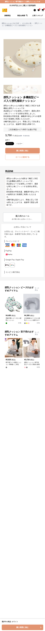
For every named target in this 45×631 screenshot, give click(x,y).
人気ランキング (37, 15)
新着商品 (7, 15)
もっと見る (37, 289)
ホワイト (10, 143)
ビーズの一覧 (26, 23)
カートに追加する (22, 157)
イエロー (19, 143)
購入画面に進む (22, 151)
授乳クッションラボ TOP (10, 23)
